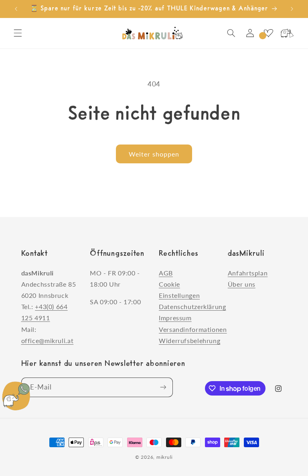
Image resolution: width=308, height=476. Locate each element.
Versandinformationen (193, 329)
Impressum (175, 317)
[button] (17, 33)
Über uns (241, 284)
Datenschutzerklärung (192, 306)
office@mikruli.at (47, 340)
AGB (166, 273)
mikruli (164, 457)
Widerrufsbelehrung (189, 340)
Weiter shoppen (154, 154)
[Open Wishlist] (268, 33)
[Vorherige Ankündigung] (16, 9)
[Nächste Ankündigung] (292, 9)
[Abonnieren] (163, 387)
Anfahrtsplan (248, 273)
